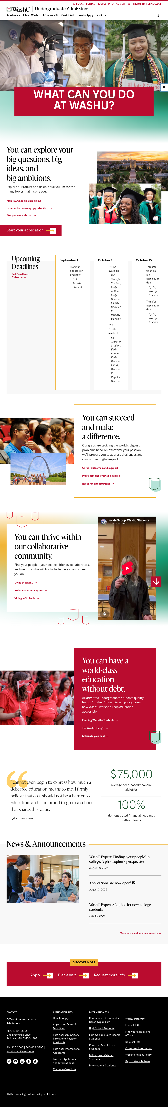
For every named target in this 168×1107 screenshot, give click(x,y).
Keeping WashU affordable (98, 720)
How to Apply (85, 15)
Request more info (109, 975)
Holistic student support (29, 590)
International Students (102, 1065)
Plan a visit (67, 975)
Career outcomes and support (100, 468)
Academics (13, 15)
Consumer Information (138, 1048)
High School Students (101, 1028)
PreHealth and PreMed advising (101, 476)
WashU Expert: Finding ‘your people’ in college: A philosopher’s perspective (119, 859)
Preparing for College (147, 4)
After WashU (50, 15)
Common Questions (64, 1069)
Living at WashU (23, 583)
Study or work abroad (19, 215)
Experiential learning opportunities (27, 208)
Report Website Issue (137, 1061)
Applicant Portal (84, 4)
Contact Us (123, 4)
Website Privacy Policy (138, 1055)
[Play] (164, 87)
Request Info (105, 4)
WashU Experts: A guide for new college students (120, 907)
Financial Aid (133, 1025)
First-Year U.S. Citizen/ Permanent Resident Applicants (66, 1039)
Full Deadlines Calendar (20, 276)
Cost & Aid (67, 15)
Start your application (25, 230)
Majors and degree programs (24, 201)
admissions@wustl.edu (20, 1051)
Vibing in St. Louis (24, 598)
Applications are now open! (110, 883)
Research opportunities (96, 484)
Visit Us (101, 15)
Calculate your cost (93, 736)
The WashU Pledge (93, 728)
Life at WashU (31, 15)
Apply (35, 975)
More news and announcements (139, 933)
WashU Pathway (135, 1019)
